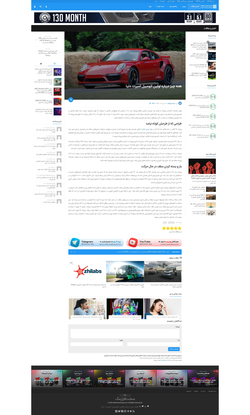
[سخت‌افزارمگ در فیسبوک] (122, 411)
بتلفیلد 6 (162, 1)
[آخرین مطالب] (55, 64)
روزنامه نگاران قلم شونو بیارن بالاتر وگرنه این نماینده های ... (46, 139)
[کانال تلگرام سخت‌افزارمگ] (128, 411)
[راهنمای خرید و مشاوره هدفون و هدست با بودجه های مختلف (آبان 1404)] (203, 378)
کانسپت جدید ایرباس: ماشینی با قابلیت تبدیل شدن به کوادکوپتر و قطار (166, 286)
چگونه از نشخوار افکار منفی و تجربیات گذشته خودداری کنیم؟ (87, 318)
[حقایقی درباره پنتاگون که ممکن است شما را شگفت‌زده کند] (211, 189)
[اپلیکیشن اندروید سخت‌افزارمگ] (131, 411)
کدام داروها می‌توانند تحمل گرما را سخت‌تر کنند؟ (165, 317)
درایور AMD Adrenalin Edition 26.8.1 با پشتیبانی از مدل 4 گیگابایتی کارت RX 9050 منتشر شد (143, 252)
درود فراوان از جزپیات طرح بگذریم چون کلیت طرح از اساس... (44, 195)
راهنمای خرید (173, 6)
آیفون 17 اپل (171, 1)
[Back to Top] (125, 395)
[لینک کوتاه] (150, 103)
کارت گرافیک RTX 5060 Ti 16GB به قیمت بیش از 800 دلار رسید (198, 75)
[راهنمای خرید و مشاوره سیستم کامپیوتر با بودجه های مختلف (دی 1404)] (171, 378)
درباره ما (203, 391)
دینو (156, 1)
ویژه (150, 6)
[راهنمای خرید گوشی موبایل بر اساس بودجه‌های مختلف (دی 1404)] (140, 378)
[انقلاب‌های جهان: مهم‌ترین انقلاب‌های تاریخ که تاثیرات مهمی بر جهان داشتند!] (202, 166)
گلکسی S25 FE (200, 1)
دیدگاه (177, 327)
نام (178, 340)
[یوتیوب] (154, 242)
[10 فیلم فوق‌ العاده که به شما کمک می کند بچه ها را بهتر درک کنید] (125, 308)
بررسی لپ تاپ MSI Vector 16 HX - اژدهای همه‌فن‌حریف (199, 136)
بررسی (184, 6)
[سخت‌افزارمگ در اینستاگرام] (125, 411)
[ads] (125, 17)
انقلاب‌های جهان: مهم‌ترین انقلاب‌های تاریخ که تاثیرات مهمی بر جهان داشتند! (203, 177)
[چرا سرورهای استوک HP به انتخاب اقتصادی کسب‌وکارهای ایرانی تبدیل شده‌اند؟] (212, 56)
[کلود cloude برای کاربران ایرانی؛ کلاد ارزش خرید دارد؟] (212, 66)
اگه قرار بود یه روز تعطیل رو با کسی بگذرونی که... (45, 178)
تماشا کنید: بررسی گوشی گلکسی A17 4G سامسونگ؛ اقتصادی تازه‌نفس (199, 126)
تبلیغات (196, 391)
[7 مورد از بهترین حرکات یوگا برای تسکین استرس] (211, 205)
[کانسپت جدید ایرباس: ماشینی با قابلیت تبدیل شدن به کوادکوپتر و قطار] (163, 271)
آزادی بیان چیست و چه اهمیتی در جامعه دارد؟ (199, 212)
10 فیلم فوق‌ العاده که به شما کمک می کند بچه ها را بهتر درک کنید (126, 318)
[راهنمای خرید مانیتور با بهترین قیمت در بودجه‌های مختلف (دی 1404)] (109, 378)
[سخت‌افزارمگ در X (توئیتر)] (119, 411)
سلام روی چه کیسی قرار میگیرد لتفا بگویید (45, 131)
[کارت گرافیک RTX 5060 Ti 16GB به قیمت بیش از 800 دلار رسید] (212, 75)
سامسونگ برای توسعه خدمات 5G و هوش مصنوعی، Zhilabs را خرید (88, 286)
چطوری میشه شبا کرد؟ (49, 202)
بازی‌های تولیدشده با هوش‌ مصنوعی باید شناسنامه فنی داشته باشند (43, 82)
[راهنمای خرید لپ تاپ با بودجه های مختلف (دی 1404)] (78, 378)
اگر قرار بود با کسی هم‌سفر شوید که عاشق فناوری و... (45, 187)
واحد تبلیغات (170, 103)
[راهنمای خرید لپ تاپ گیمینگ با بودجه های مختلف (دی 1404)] (46, 378)
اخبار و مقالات (195, 6)
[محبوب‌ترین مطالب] (41, 64)
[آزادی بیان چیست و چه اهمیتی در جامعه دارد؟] (211, 212)
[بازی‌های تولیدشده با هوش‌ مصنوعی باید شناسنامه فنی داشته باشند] (57, 82)
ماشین (164, 222)
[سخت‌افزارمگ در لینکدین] (116, 411)
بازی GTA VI (210, 1)
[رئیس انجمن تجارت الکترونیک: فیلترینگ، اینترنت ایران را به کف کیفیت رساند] (57, 111)
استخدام (188, 391)
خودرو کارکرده (145, 129)
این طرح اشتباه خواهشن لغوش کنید (45, 154)
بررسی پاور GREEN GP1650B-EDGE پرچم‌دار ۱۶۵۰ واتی (200, 97)
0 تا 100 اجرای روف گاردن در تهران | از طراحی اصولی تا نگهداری (197, 197)
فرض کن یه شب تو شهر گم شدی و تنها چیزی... (44, 147)
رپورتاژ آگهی (171, 222)
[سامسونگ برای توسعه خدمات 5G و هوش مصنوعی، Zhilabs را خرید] (87, 271)
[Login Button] (35, 6)
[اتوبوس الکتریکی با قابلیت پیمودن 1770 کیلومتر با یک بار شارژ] (125, 271)
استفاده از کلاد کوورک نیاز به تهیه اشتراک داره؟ (46, 170)
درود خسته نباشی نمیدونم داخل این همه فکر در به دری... (45, 162)
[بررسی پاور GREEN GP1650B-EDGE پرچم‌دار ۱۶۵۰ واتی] (57, 102)
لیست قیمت (160, 6)
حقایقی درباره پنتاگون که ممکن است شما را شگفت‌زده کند (197, 189)
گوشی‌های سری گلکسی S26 (185, 1)
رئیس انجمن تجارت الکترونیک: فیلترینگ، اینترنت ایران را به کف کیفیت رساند (43, 111)
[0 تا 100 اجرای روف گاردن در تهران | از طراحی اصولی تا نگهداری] (211, 197)
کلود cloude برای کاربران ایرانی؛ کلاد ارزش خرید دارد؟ (198, 66)
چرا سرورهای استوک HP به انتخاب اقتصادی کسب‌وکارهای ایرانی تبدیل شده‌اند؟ (198, 56)
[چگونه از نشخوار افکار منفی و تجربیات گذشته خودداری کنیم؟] (87, 308)
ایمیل (121, 340)
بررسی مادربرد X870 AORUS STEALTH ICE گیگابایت (201, 116)
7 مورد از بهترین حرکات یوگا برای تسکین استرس (197, 205)
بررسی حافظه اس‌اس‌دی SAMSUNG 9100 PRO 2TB (199, 107)
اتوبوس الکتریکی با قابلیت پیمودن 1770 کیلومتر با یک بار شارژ (127, 286)
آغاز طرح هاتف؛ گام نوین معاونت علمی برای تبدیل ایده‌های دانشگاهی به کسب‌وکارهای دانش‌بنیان (43, 72)
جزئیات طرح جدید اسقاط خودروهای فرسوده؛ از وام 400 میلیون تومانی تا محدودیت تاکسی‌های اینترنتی (199, 46)
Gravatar (164, 360)
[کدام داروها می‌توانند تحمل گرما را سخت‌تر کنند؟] (162, 308)
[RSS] (134, 411)
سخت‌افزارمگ (212, 391)
